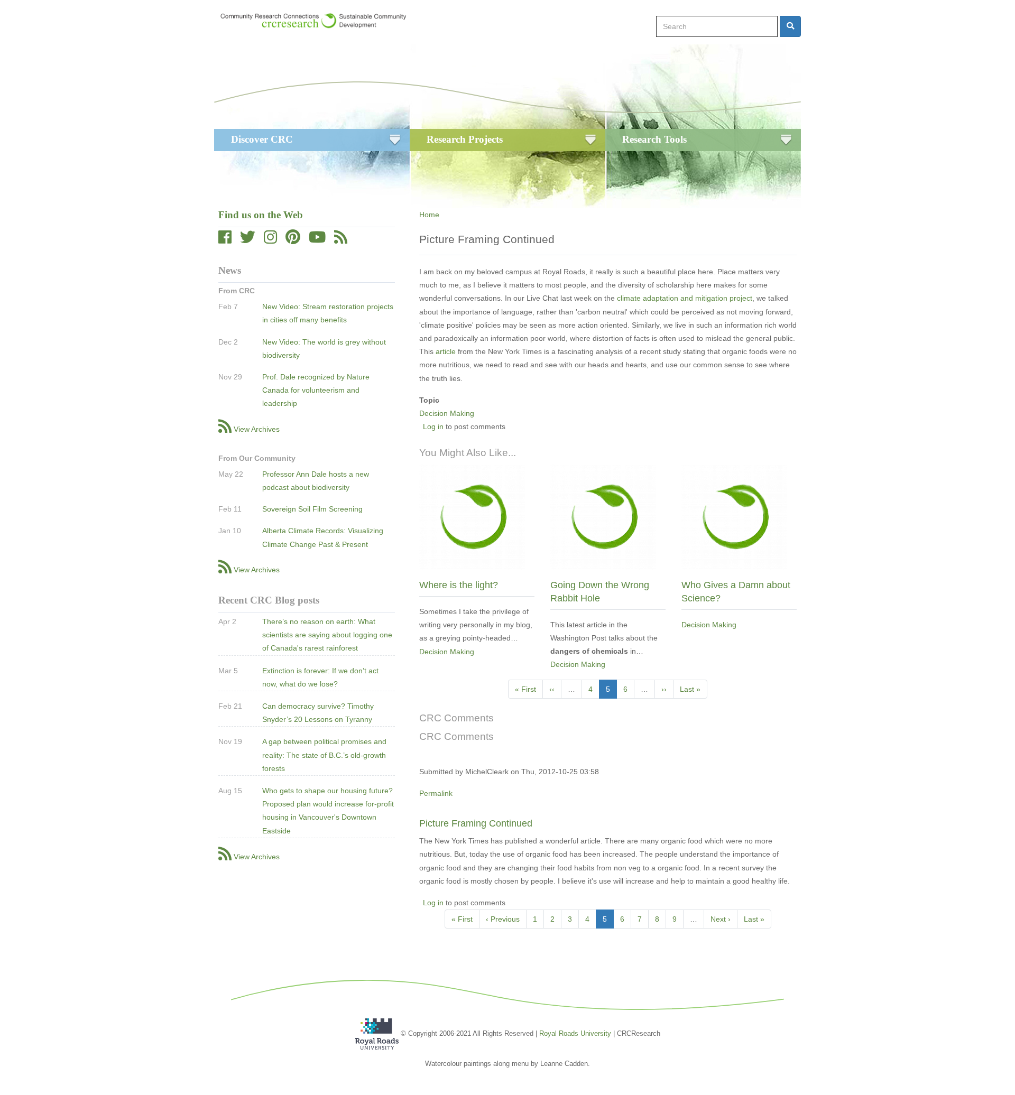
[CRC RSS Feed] (340, 240)
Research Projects (465, 139)
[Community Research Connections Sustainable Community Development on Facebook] (225, 240)
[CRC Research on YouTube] (317, 240)
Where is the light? (458, 585)
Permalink (436, 793)
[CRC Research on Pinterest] (292, 240)
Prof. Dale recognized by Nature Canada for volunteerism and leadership (316, 390)
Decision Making (446, 413)
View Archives (257, 429)
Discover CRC (262, 139)
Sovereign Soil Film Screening (312, 509)
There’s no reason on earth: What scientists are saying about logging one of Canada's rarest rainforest (327, 634)
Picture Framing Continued (475, 823)
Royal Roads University (575, 1033)
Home (429, 214)
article (447, 351)
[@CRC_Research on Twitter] (247, 240)
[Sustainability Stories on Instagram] (270, 240)
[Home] (318, 20)
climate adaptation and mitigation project (684, 298)
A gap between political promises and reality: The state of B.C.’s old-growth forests (324, 754)
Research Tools (654, 139)
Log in (433, 426)
